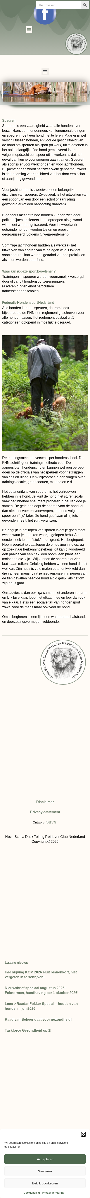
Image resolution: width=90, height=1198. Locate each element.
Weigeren (45, 1171)
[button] (83, 1134)
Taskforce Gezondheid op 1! (28, 1030)
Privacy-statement (45, 812)
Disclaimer (45, 802)
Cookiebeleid (32, 1192)
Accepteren (45, 1159)
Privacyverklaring (53, 1192)
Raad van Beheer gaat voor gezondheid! (38, 1019)
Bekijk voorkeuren (45, 1183)
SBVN (51, 822)
